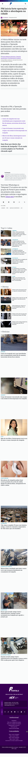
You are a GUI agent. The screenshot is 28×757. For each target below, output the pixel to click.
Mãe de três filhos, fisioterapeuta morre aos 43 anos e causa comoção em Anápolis (14, 138)
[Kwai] (21, 712)
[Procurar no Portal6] (25, 3)
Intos (15, 748)
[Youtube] (14, 712)
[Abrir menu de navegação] (2, 3)
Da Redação (5, 17)
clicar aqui (10, 196)
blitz (7, 207)
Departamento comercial (14, 725)
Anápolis (3, 207)
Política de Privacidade (14, 728)
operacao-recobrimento (14, 207)
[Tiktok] (8, 712)
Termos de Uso (14, 726)
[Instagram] (5, 712)
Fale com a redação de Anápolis (14, 723)
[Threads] (24, 712)
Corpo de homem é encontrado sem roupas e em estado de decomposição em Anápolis (14, 130)
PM (21, 207)
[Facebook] (11, 712)
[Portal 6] (14, 3)
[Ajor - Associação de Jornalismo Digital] (14, 697)
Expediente (14, 720)
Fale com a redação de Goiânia (14, 722)
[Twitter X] (18, 712)
